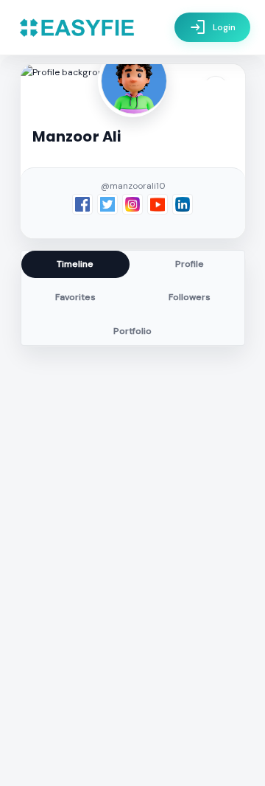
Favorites (75, 297)
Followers (190, 297)
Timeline (75, 264)
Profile (189, 264)
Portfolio (132, 331)
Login (212, 27)
